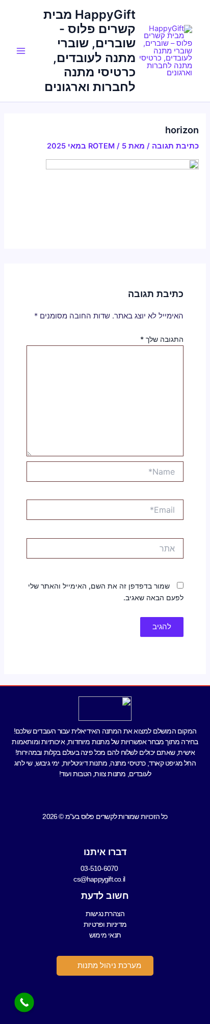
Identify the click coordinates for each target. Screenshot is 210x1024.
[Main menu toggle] (21, 51)
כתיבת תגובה (175, 146)
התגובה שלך (161, 339)
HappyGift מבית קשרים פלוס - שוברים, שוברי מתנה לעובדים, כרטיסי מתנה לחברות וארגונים (89, 50)
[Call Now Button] (24, 1002)
